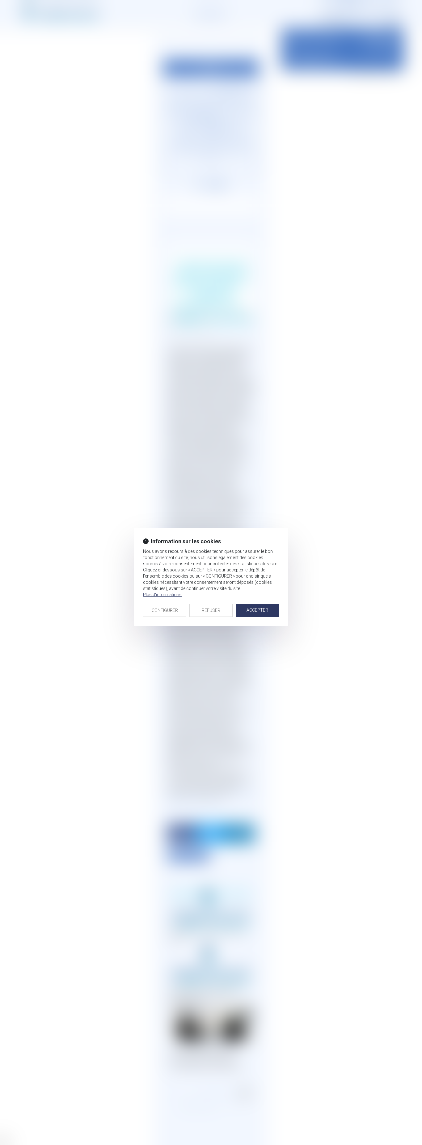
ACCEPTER (257, 610)
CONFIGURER (165, 610)
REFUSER (211, 610)
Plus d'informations (162, 594)
